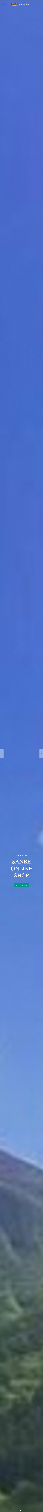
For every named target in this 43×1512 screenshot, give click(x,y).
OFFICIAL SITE (21, 885)
